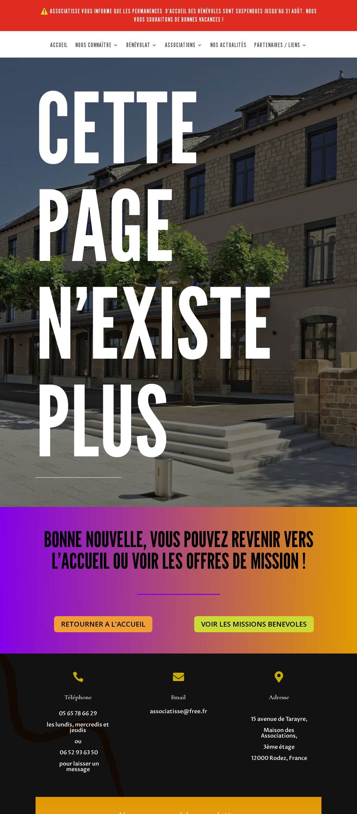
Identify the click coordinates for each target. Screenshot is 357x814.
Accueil (59, 45)
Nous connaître (93, 45)
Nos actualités (228, 45)
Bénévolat (138, 45)
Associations (180, 45)
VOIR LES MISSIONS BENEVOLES (254, 624)
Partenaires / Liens (277, 45)
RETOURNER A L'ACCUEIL (103, 624)
